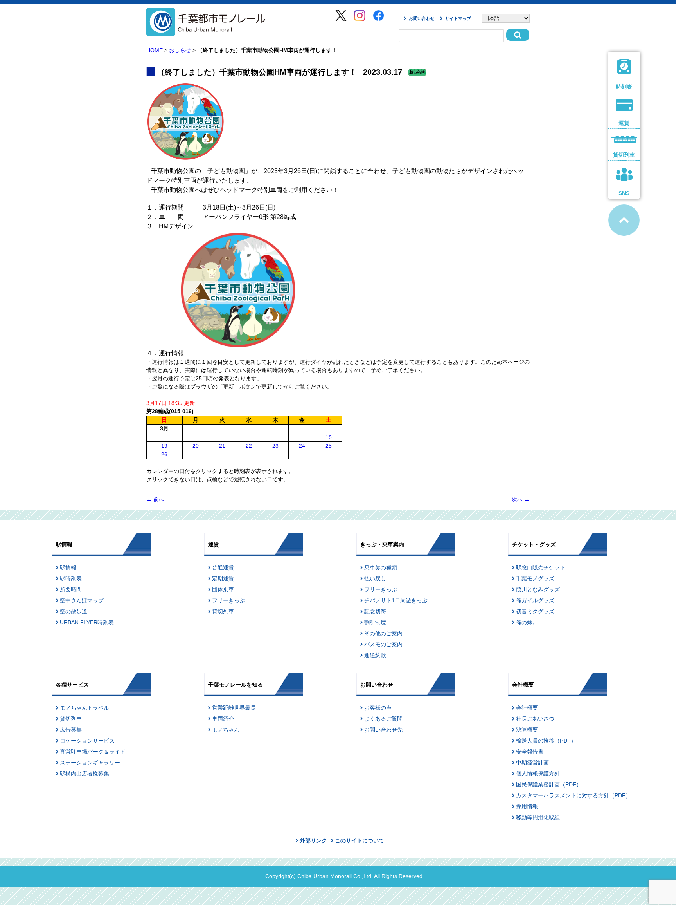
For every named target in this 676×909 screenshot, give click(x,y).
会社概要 (527, 708)
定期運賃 (223, 578)
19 (164, 446)
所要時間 (71, 589)
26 (164, 454)
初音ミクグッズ (535, 611)
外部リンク (313, 840)
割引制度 (375, 622)
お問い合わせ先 (383, 729)
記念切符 (375, 611)
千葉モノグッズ (535, 578)
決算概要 (527, 729)
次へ (521, 499)
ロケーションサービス (87, 740)
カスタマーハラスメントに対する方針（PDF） (573, 795)
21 (222, 446)
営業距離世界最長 (234, 708)
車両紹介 (223, 719)
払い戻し (375, 578)
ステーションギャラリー (90, 762)
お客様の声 (378, 708)
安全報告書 (529, 751)
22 (249, 446)
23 (275, 446)
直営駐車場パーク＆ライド (93, 751)
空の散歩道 (73, 611)
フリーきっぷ (228, 600)
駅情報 (68, 567)
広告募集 (71, 729)
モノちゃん (225, 729)
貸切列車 (223, 611)
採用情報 (527, 806)
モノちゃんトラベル (84, 708)
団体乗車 (223, 589)
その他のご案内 (383, 633)
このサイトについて (359, 840)
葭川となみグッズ (538, 589)
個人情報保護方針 (538, 773)
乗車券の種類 (380, 567)
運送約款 (375, 655)
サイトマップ (458, 18)
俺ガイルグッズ (535, 600)
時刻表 (624, 86)
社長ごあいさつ (535, 719)
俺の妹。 (527, 622)
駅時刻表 (71, 578)
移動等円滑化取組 (538, 817)
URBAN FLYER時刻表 (87, 622)
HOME (154, 50)
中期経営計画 (532, 762)
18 (328, 437)
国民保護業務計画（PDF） (549, 784)
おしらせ (180, 50)
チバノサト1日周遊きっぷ (396, 600)
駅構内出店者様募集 (84, 773)
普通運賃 (223, 567)
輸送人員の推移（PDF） (546, 740)
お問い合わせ (422, 18)
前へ (155, 499)
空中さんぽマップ (82, 600)
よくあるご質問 (383, 719)
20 (195, 446)
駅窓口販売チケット (540, 567)
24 (302, 446)
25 (328, 446)
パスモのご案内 (383, 644)
